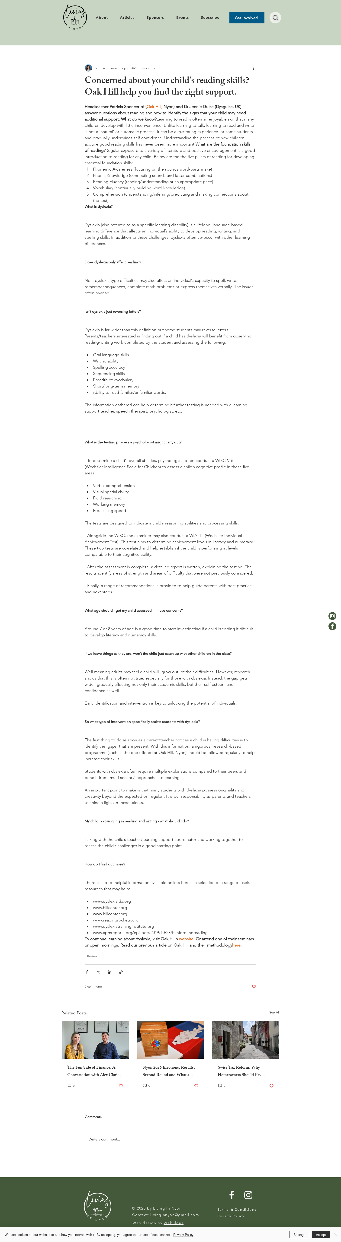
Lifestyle (91, 956)
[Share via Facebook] (87, 972)
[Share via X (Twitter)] (98, 972)
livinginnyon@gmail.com (174, 1215)
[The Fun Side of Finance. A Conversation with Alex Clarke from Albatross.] (95, 1040)
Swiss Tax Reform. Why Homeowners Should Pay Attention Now (239, 1071)
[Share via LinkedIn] (109, 972)
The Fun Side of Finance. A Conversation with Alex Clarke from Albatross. (93, 1071)
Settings (299, 1234)
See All (274, 1012)
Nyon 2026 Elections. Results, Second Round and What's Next (169, 1071)
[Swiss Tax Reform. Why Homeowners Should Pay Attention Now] (245, 1040)
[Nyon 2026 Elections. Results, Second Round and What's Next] (170, 1040)
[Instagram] (332, 616)
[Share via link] (121, 972)
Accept (321, 1234)
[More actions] (253, 68)
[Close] (335, 1234)
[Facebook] (332, 626)
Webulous (173, 1223)
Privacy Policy (183, 1234)
